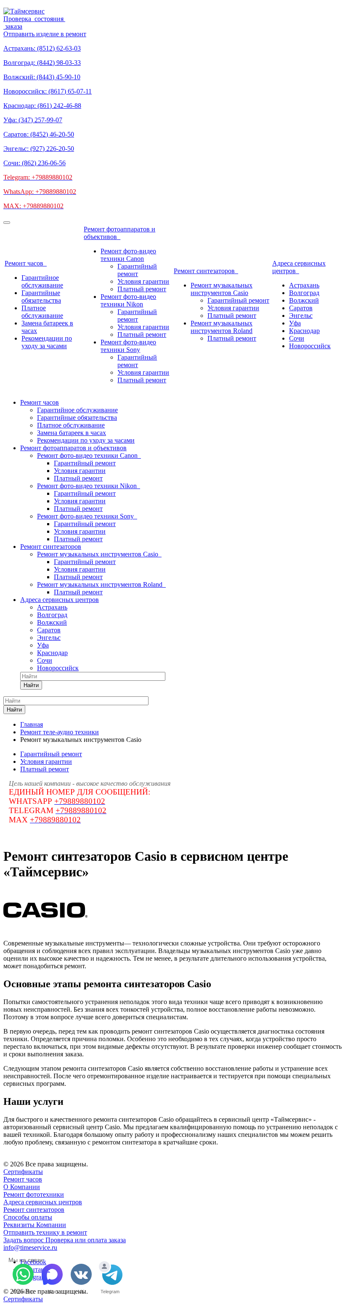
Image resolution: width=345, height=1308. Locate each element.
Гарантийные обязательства (41, 296)
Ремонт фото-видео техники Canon (128, 254)
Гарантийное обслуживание (42, 281)
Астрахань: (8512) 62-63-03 (42, 48)
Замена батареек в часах (71, 432)
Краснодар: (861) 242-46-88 (42, 105)
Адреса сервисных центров (299, 267)
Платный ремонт (141, 289)
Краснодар (304, 330)
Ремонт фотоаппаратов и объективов (119, 233)
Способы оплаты (27, 1217)
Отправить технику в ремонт (45, 1232)
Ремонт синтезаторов (206, 270)
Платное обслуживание (42, 311)
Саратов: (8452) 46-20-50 (38, 134)
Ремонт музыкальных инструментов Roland (221, 327)
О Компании (21, 1186)
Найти (31, 685)
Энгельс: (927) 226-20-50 (38, 148)
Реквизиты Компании (34, 1224)
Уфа (295, 323)
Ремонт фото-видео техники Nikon (128, 300)
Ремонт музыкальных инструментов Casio (221, 289)
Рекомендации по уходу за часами (46, 342)
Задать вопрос (24, 1240)
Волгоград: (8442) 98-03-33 (42, 62)
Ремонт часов (26, 263)
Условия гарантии (143, 281)
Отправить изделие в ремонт (44, 34)
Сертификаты (23, 1171)
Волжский (304, 300)
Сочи (296, 338)
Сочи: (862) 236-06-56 (34, 163)
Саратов (301, 308)
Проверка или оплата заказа (85, 1240)
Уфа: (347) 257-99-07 (32, 120)
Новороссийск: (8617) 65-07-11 (47, 91)
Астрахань (304, 285)
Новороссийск (310, 345)
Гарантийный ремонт (137, 270)
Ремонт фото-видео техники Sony (128, 345)
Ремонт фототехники (33, 1194)
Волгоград (304, 292)
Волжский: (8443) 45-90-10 (41, 77)
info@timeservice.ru (30, 1247)
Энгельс (301, 315)
